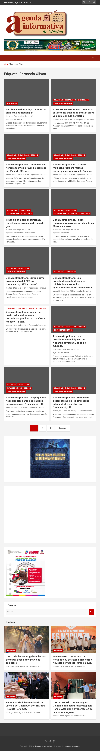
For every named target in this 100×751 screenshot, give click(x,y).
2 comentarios (29, 233)
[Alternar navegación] (7, 58)
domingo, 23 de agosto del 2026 (19, 712)
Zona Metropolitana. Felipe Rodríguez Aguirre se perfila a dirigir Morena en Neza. (73, 223)
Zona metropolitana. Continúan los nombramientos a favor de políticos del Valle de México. (26, 167)
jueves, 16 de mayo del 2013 (17, 174)
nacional (28, 213)
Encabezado (83, 100)
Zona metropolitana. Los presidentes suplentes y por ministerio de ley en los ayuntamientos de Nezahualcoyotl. (73, 282)
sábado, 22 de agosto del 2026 (65, 716)
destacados (12, 103)
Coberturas (12, 210)
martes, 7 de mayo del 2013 (17, 230)
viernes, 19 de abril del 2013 (17, 325)
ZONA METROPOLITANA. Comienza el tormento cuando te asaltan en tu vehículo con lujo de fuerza (73, 112)
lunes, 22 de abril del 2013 (63, 291)
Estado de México (14, 213)
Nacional (11, 622)
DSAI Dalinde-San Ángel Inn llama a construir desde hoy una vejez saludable (26, 659)
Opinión (34, 155)
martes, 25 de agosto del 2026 (65, 666)
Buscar (91, 612)
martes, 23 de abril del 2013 (17, 288)
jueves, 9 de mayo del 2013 (64, 174)
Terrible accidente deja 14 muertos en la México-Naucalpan (26, 111)
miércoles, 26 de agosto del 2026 (19, 666)
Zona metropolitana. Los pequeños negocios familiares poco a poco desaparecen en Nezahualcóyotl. (26, 400)
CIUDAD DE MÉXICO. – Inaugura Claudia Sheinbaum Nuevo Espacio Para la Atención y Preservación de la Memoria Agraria (73, 707)
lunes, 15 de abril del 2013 (16, 407)
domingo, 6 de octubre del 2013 (19, 116)
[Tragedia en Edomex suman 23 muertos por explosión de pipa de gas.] (26, 202)
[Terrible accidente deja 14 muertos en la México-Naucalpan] (26, 92)
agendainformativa (14, 119)
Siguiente (62, 428)
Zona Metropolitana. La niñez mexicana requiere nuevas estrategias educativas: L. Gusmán (72, 167)
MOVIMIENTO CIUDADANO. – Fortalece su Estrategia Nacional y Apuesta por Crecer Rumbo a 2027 (72, 659)
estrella (37, 666)
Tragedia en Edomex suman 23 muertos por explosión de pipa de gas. (25, 223)
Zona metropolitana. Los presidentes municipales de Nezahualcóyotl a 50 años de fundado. (69, 341)
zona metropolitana (63, 103)
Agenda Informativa (43, 746)
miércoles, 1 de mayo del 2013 (65, 230)
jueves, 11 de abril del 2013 (64, 411)
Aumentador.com (72, 746)
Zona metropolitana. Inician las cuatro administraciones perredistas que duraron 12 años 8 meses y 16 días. (25, 317)
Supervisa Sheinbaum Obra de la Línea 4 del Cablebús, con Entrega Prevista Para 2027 (25, 705)
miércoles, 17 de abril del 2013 (65, 349)
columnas (58, 100)
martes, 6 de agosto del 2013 (65, 119)
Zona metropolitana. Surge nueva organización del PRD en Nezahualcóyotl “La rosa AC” (25, 281)
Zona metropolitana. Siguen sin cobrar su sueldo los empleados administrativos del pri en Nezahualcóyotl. (71, 402)
